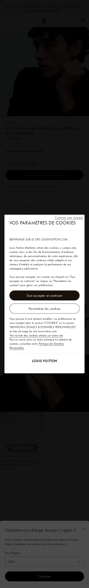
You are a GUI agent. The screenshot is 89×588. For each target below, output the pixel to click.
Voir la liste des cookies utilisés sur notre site (36, 335)
